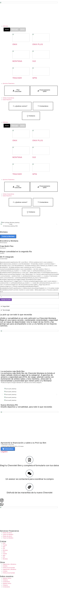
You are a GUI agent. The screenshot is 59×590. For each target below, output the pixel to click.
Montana (5, 550)
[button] (2, 224)
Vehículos (5, 122)
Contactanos (6, 581)
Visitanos (5, 580)
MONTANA (17, 61)
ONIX (14, 44)
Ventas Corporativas (8, 194)
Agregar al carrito (6, 299)
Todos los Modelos (8, 534)
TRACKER (17, 78)
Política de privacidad (9, 567)
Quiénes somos (7, 578)
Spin (4, 546)
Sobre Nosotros (7, 195)
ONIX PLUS (37, 44)
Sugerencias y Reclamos (9, 564)
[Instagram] (2, 500)
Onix (4, 543)
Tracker (5, 545)
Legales (4, 452)
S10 (34, 61)
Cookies (5, 566)
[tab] (7, 29)
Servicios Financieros (8, 179)
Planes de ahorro (7, 532)
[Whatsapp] (2, 504)
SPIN (34, 78)
